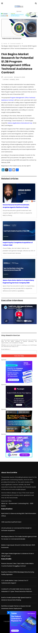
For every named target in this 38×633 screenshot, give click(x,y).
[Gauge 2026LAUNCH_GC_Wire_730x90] (19, 15)
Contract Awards (15, 43)
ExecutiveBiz (6, 559)
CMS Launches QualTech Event (11, 522)
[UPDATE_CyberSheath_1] (19, 421)
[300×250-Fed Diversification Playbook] (22, 622)
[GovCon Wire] (19, 6)
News (17, 79)
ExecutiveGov (7, 509)
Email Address (5, 349)
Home (5, 43)
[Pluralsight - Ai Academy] (19, 397)
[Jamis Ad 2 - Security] (19, 446)
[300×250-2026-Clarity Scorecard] (19, 372)
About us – (5, 503)
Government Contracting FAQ (19, 503)
